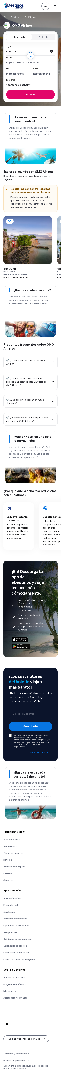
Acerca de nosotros (14, 977)
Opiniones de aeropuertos (17, 938)
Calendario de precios (15, 945)
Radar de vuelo (11, 905)
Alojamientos (10, 846)
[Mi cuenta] (45, 6)
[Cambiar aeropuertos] (30, 55)
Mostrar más (37, 752)
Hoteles (7, 859)
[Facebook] (6, 1023)
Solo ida (43, 37)
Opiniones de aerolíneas (16, 925)
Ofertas (7, 873)
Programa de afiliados (15, 984)
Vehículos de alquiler (14, 866)
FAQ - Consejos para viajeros (19, 959)
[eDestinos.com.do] (4, 17)
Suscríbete (30, 726)
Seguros (8, 880)
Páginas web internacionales (23, 1038)
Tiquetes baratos (13, 853)
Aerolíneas (15, 17)
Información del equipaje (16, 952)
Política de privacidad (14, 1060)
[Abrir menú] (55, 6)
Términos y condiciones (16, 1053)
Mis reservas (10, 991)
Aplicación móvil (12, 898)
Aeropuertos (10, 932)
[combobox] (27, 51)
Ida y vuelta (19, 37)
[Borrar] (51, 51)
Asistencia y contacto (15, 997)
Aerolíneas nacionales (15, 918)
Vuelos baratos (11, 839)
